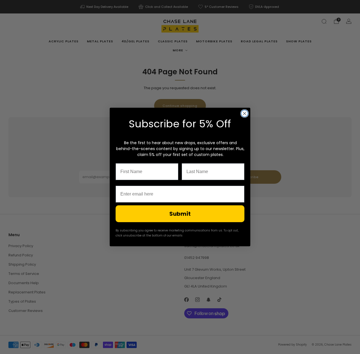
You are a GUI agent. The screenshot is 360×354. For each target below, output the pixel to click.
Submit (180, 214)
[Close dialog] (244, 113)
